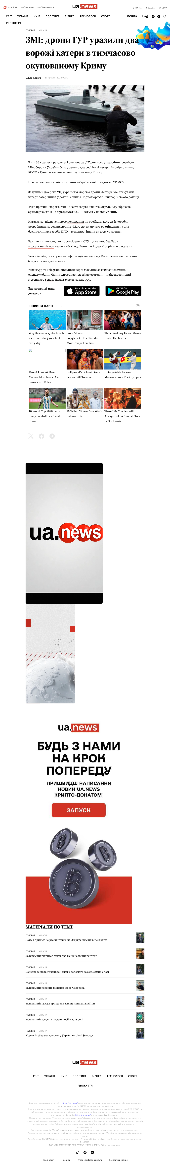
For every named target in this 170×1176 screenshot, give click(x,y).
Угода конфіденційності (90, 1160)
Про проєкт (48, 1160)
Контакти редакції (118, 1160)
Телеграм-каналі (113, 256)
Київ (37, 16)
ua (144, 16)
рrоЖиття (13, 23)
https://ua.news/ (70, 1103)
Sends (49, 279)
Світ (9, 16)
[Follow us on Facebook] (153, 16)
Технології (88, 16)
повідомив (46, 182)
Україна (22, 16)
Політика (52, 16)
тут (87, 279)
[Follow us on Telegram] (158, 16)
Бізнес (69, 16)
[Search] (165, 16)
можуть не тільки (41, 246)
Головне (30, 30)
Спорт (105, 16)
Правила (66, 1160)
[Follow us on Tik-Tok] (147, 16)
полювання (75, 221)
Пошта (132, 16)
